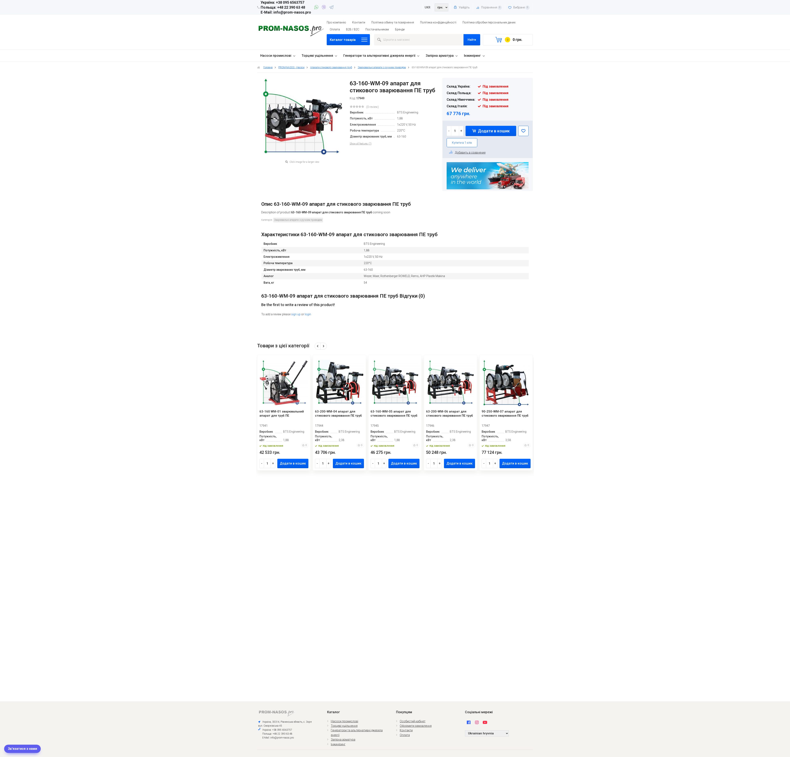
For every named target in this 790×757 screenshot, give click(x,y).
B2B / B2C (352, 29)
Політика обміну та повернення (392, 22)
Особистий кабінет (412, 721)
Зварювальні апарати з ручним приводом (298, 219)
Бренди (400, 29)
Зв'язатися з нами (22, 749)
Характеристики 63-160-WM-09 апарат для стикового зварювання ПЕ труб (349, 234)
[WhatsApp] (317, 7)
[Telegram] (331, 7)
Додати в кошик (493, 130)
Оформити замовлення (416, 725)
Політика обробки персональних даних (489, 22)
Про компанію (336, 22)
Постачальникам (377, 29)
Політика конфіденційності (438, 22)
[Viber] (324, 7)
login (308, 314)
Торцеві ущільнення (317, 56)
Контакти (358, 22)
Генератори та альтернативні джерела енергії (379, 56)
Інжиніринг (472, 56)
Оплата (335, 29)
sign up (296, 314)
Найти (472, 39)
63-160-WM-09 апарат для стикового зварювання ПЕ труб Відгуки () (343, 296)
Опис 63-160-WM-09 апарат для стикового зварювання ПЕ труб (336, 204)
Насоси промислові (275, 56)
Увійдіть (464, 7)
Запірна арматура (440, 56)
